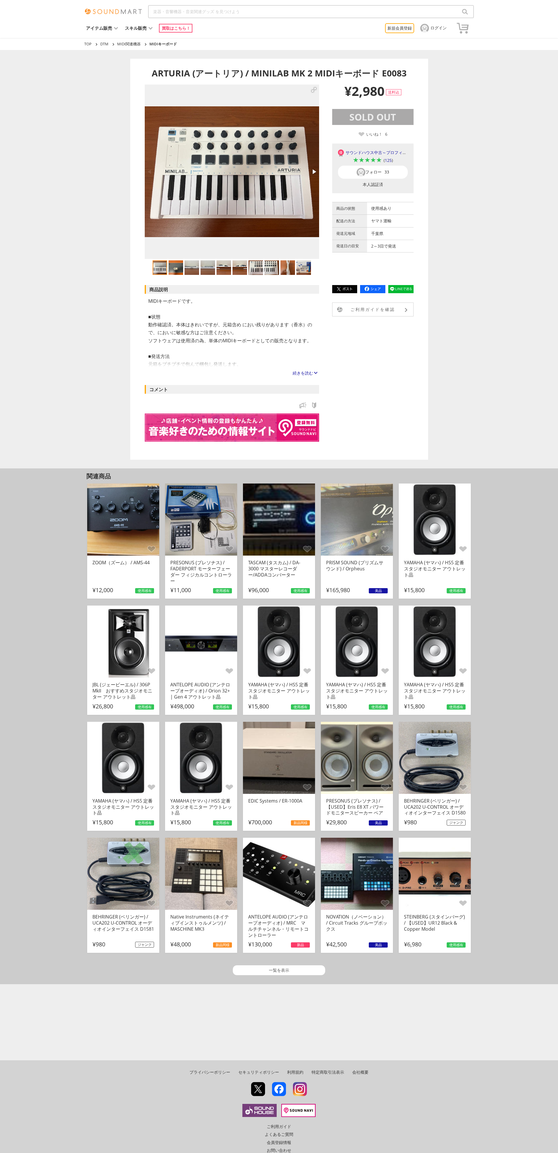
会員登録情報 (279, 1142)
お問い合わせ (279, 1150)
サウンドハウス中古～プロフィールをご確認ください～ (396, 152)
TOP (88, 43)
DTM (104, 43)
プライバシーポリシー (209, 1072)
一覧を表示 (279, 970)
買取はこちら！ (176, 28)
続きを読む (303, 373)
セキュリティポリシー (258, 1072)
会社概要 (360, 1072)
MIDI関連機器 (129, 43)
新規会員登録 (399, 28)
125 (388, 160)
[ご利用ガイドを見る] (314, 406)
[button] (314, 89)
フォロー (377, 172)
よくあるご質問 (279, 1134)
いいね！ (376, 134)
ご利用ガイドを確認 (372, 309)
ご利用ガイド (279, 1126)
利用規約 (295, 1072)
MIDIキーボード (163, 43)
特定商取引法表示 (328, 1072)
